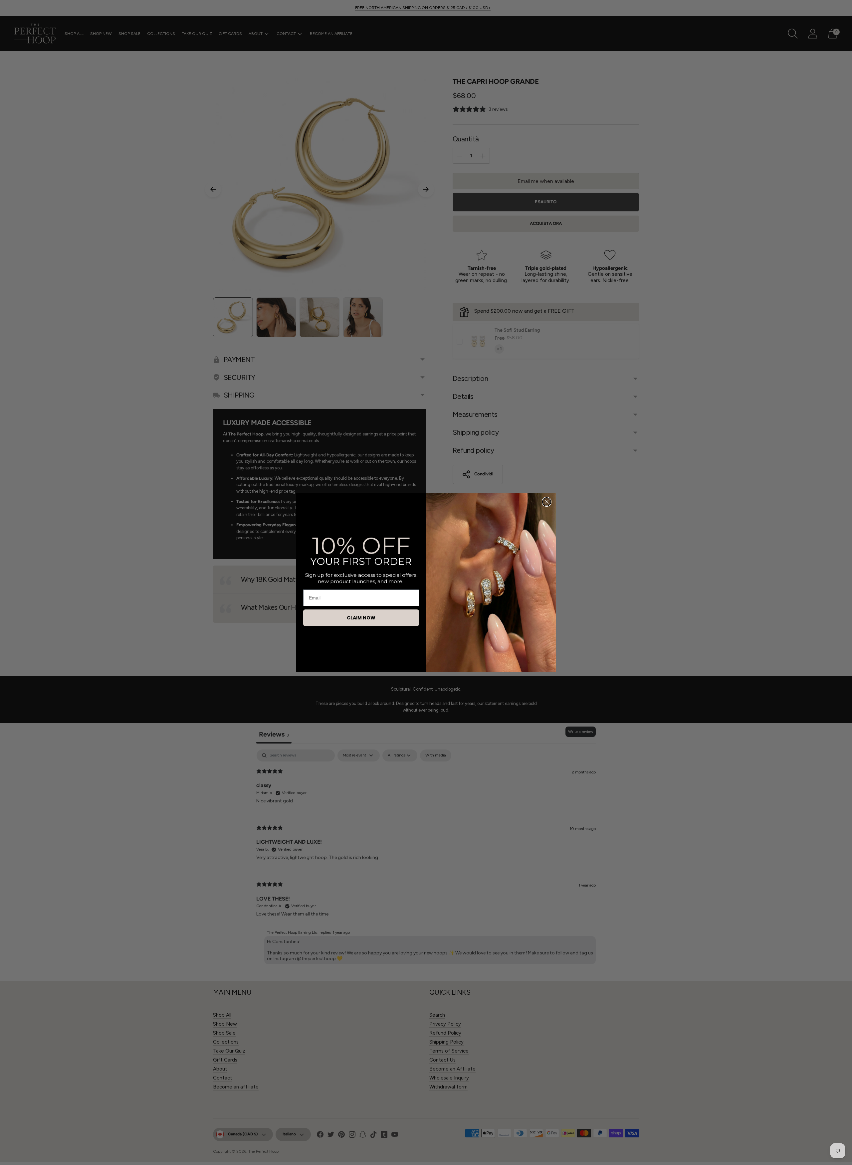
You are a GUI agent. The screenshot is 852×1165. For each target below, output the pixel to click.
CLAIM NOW (361, 617)
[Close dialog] (546, 502)
